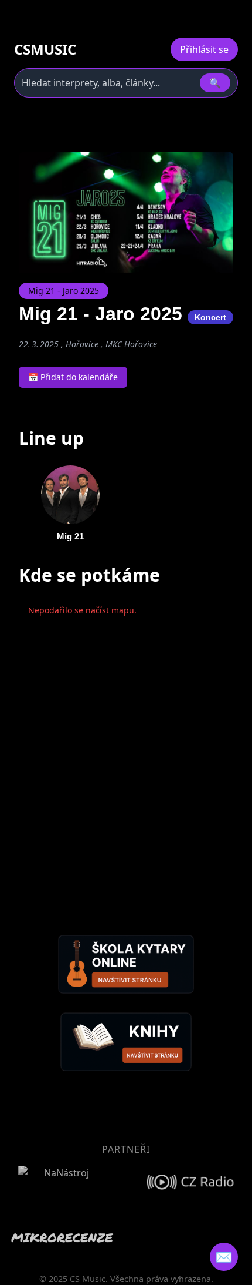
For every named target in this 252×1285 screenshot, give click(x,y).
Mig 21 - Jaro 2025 (63, 290)
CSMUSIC (45, 49)
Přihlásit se (204, 49)
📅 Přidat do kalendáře (73, 377)
